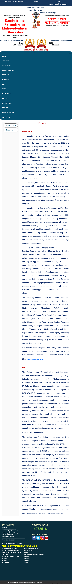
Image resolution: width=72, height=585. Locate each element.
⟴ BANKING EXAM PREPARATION (34, 554)
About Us (5, 61)
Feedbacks (6, 93)
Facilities (5, 108)
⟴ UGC (26, 562)
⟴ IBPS (26, 552)
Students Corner (8, 70)
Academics (6, 65)
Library (5, 79)
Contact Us (6, 117)
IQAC (3, 84)
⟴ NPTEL (26, 560)
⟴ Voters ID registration (31, 548)
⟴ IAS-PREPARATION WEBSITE (11, 556)
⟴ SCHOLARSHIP (29, 550)
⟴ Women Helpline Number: (10, 548)
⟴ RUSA (26, 556)
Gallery (5, 98)
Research (5, 75)
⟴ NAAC (4, 560)
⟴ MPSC (26, 558)
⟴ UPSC (4, 558)
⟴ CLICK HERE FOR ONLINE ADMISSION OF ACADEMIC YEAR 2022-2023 (11, 552)
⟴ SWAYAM (5, 562)
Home (4, 56)
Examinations (7, 103)
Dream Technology (58, 584)
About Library (11, 125)
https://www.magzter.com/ (35, 359)
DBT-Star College (8, 112)
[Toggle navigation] (70, 53)
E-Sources (9, 130)
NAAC (4, 89)
